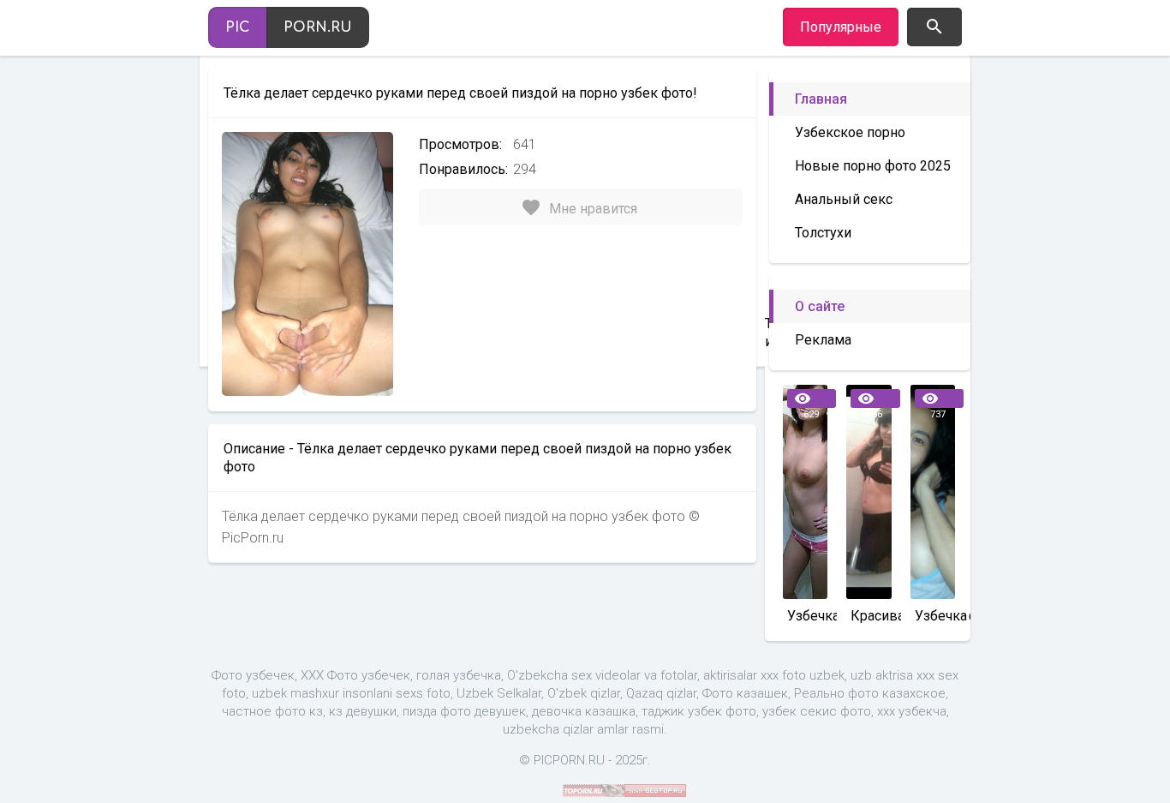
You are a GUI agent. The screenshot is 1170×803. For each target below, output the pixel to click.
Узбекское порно (850, 132)
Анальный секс (843, 199)
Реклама (823, 340)
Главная (821, 99)
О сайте (820, 306)
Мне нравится (579, 207)
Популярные (840, 27)
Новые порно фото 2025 (873, 166)
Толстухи (823, 233)
